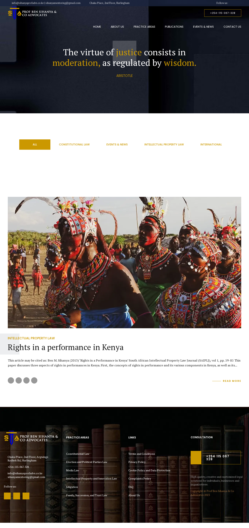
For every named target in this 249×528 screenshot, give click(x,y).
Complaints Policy (139, 478)
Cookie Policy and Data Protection (149, 470)
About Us (117, 27)
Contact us (232, 27)
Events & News (203, 27)
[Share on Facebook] (11, 380)
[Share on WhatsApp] (34, 380)
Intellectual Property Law (31, 338)
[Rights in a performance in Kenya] (124, 262)
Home (97, 27)
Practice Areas (144, 27)
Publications (174, 27)
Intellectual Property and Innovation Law (91, 478)
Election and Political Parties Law (86, 462)
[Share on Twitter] (19, 380)
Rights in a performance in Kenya (66, 347)
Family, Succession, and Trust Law (86, 495)
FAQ (130, 487)
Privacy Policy (137, 462)
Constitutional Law (77, 454)
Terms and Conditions (141, 454)
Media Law (72, 470)
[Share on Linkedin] (26, 380)
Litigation (72, 487)
